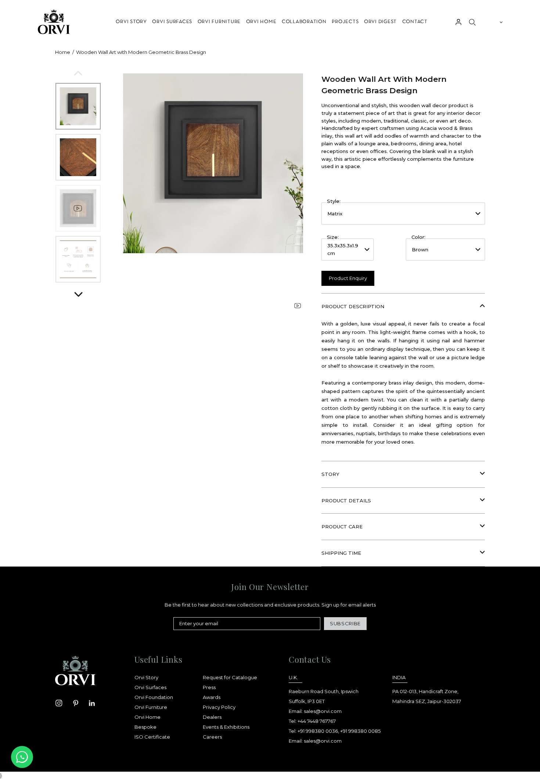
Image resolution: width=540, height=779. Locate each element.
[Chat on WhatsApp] (22, 757)
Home (62, 52)
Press (209, 687)
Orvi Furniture (150, 707)
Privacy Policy (219, 707)
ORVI (53, 22)
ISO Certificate (152, 737)
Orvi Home (147, 717)
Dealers (212, 717)
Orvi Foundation (153, 697)
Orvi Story (146, 677)
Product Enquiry (348, 278)
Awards (211, 697)
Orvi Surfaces (150, 687)
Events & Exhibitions (226, 727)
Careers (212, 737)
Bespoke (145, 727)
